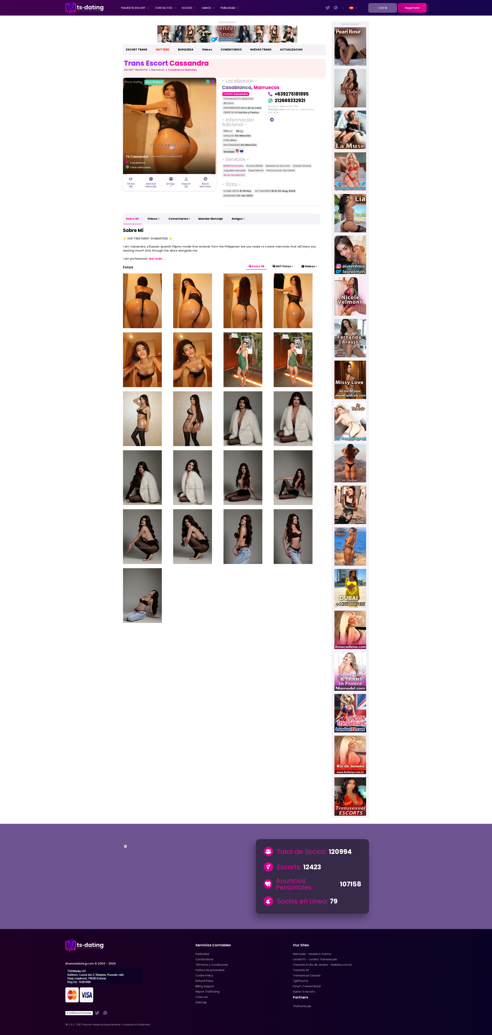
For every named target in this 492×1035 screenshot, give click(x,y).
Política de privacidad (209, 970)
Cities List (201, 997)
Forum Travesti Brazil (307, 986)
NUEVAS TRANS (260, 49)
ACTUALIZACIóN (291, 49)
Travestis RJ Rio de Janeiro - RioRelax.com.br (322, 965)
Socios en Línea (302, 901)
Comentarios (179, 219)
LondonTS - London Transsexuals (315, 959)
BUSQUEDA (185, 49)
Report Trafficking (207, 992)
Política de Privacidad (80, 1013)
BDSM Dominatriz (233, 165)
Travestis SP (301, 970)
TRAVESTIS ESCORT (133, 8)
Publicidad (228, 8)
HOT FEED (162, 49)
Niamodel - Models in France (312, 954)
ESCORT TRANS (136, 49)
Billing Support (204, 986)
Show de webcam (234, 175)
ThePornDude (302, 1006)
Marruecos (158, 69)
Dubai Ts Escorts (304, 992)
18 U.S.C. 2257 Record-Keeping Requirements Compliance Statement (107, 1024)
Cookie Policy (204, 975)
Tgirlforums (300, 981)
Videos (207, 49)
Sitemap (201, 1002)
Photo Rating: (144, 82)
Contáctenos (204, 959)
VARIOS (206, 8)
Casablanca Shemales (182, 69)
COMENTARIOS (231, 49)
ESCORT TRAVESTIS (136, 69)
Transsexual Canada (306, 975)
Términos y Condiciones (211, 965)
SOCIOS (187, 8)
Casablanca (236, 87)
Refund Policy (204, 981)
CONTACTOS (163, 8)
